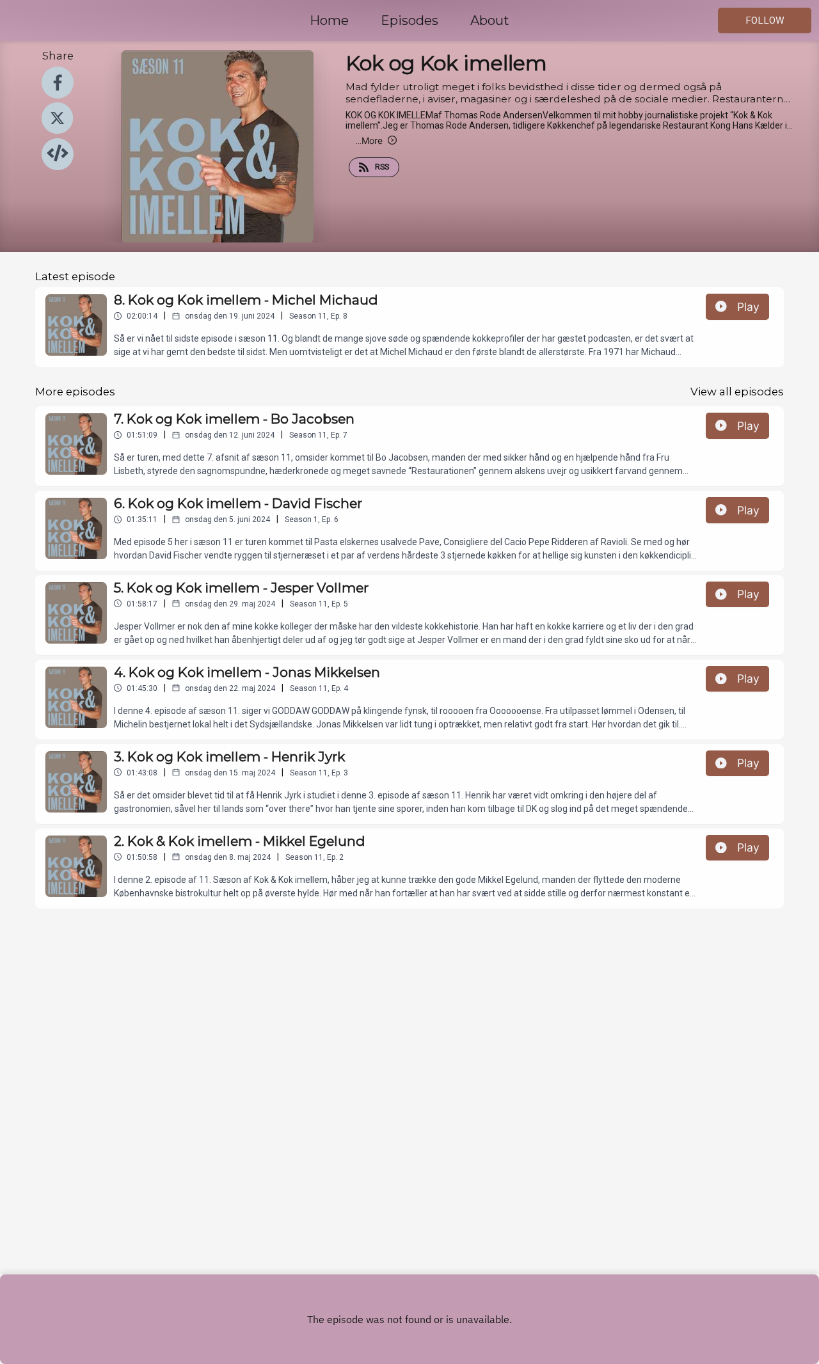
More (369, 140)
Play (748, 306)
